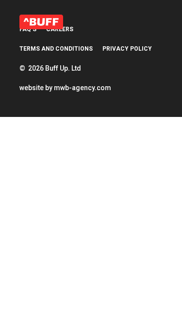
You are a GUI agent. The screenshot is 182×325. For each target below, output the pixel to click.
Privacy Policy (127, 48)
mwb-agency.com (82, 88)
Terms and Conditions (56, 48)
